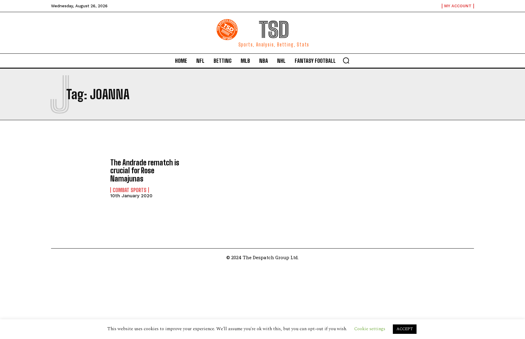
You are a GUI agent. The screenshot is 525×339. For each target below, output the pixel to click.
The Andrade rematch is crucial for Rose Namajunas (144, 170)
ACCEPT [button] (404, 329)
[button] (346, 60)
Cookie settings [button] (369, 328)
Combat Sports (129, 190)
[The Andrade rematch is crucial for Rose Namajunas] (77, 178)
